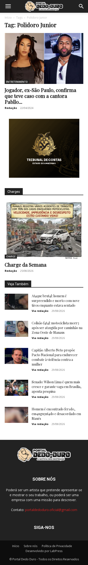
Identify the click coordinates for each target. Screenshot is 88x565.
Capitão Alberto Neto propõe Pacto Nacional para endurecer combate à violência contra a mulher (55, 357)
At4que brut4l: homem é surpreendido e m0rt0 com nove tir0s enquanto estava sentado (56, 301)
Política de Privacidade (57, 546)
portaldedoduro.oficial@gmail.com (51, 509)
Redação (11, 108)
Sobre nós (30, 546)
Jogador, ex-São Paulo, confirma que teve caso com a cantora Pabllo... (40, 96)
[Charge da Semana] (44, 230)
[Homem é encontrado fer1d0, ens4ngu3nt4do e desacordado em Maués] (16, 415)
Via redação (40, 311)
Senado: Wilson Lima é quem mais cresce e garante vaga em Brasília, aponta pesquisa (56, 387)
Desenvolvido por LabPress (44, 551)
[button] (7, 6)
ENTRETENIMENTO (17, 81)
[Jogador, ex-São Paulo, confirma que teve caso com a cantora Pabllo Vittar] (44, 58)
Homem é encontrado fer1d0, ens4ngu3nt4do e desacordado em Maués (56, 414)
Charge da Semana (25, 264)
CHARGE (10, 256)
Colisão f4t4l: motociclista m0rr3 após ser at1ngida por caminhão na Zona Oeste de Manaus (57, 328)
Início (8, 18)
